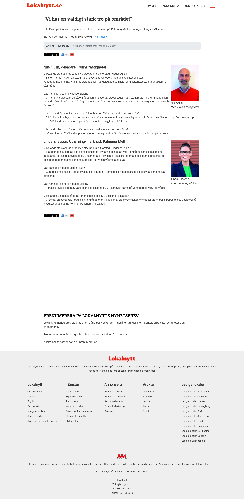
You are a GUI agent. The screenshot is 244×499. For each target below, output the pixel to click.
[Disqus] (122, 263)
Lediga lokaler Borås (192, 411)
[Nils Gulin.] (185, 82)
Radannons (72, 401)
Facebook (143, 471)
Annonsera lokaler (114, 391)
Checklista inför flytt (77, 416)
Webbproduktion (75, 406)
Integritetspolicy (36, 411)
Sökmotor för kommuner (79, 411)
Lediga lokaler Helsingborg (195, 406)
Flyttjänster (72, 421)
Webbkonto (72, 391)
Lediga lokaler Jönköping (195, 416)
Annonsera (113, 384)
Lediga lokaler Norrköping (195, 430)
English (31, 401)
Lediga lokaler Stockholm (195, 391)
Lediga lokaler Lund (192, 421)
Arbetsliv (148, 396)
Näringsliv (100, 36)
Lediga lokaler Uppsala (193, 435)
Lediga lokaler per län (193, 440)
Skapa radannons (113, 401)
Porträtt (147, 406)
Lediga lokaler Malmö (193, 401)
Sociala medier (35, 416)
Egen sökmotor (74, 396)
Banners (108, 411)
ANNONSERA (171, 6)
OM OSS (152, 6)
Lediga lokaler (192, 384)
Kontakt (31, 396)
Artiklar (50, 45)
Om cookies (33, 406)
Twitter (129, 471)
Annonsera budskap (115, 396)
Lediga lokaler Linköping (194, 426)
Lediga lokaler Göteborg (194, 396)
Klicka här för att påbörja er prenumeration (70, 342)
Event (146, 411)
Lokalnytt (34, 384)
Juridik (146, 401)
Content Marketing (114, 406)
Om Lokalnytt (34, 391)
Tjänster (72, 384)
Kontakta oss (194, 6)
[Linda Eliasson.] (185, 158)
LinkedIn (118, 471)
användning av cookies (174, 464)
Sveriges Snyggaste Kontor (42, 421)
